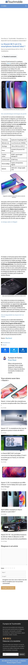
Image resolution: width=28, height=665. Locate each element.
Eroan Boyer (12, 360)
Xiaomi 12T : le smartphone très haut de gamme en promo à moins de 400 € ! (13, 429)
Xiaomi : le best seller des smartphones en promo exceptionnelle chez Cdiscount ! (14, 403)
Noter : (3, 568)
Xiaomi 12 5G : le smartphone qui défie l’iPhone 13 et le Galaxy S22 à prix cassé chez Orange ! (13, 485)
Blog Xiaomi (9, 338)
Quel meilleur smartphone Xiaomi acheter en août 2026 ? (11, 511)
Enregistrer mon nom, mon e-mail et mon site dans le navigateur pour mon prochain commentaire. (15, 581)
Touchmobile (12, 38)
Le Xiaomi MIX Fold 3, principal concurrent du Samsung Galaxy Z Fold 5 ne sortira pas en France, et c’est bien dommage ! (13, 456)
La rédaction (22, 661)
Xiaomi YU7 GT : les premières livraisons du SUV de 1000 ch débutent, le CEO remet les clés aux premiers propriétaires (14, 537)
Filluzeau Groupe (13, 661)
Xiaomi (9, 63)
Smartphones (20, 38)
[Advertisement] (14, 23)
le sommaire (10, 56)
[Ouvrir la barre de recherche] (26, 6)
